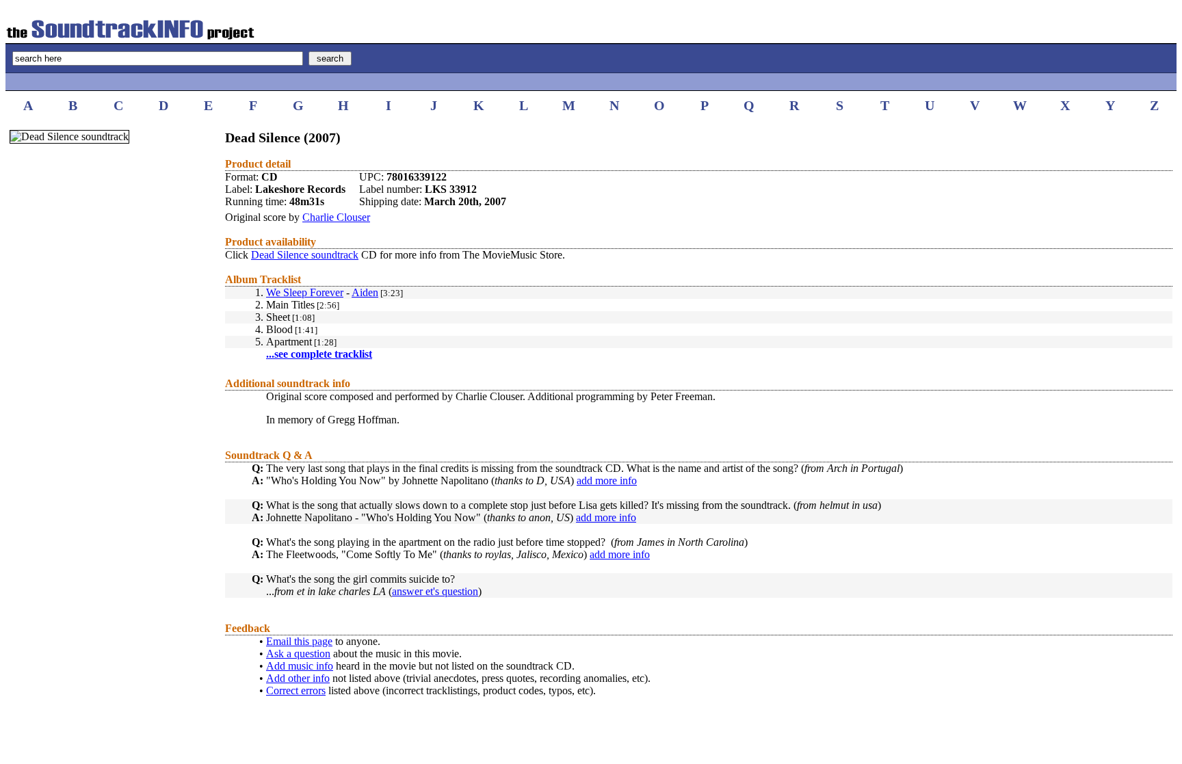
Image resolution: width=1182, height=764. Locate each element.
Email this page (299, 641)
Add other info (298, 678)
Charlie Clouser (336, 217)
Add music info (299, 666)
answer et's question (435, 591)
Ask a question (298, 653)
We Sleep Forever (304, 292)
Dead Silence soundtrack (304, 255)
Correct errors (296, 690)
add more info (607, 480)
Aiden (365, 292)
